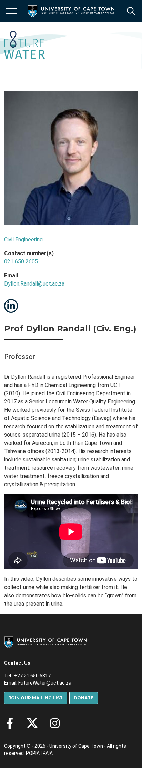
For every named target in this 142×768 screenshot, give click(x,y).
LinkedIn (11, 306)
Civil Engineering (23, 239)
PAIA (48, 753)
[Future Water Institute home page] (24, 45)
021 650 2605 (21, 261)
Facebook (9, 723)
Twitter (32, 723)
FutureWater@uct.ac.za (44, 683)
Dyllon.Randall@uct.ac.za (34, 283)
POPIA (33, 753)
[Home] (45, 642)
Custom (55, 723)
